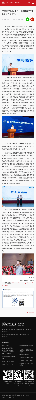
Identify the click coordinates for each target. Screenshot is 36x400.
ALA (14, 397)
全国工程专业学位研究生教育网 (26, 351)
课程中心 (11, 351)
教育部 (9, 353)
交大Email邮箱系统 (7, 348)
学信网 (11, 364)
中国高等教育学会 (24, 354)
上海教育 (21, 360)
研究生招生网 (5, 345)
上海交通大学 (29, 360)
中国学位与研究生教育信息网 (9, 357)
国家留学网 (5, 364)
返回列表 (31, 312)
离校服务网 (5, 351)
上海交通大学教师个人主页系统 (26, 364)
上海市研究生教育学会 (25, 357)
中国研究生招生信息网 (8, 361)
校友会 (4, 353)
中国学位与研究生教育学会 (26, 346)
